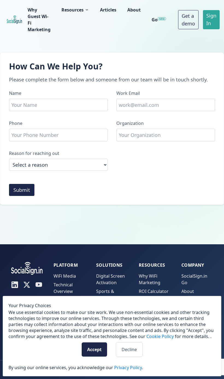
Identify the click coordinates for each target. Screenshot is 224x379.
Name (15, 93)
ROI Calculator (154, 291)
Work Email (128, 93)
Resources (72, 10)
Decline (129, 349)
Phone (15, 123)
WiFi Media (65, 276)
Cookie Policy (160, 336)
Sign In (211, 19)
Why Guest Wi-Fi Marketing (39, 20)
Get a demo (188, 20)
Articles (108, 10)
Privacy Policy (128, 368)
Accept (94, 349)
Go (158, 20)
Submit (21, 190)
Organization (130, 123)
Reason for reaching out (34, 153)
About (134, 10)
